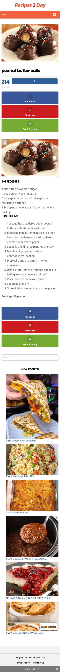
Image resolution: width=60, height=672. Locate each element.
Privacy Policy (23, 663)
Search (54, 15)
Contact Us (38, 663)
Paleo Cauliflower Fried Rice (20, 476)
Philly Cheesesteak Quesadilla (21, 440)
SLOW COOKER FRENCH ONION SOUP (25, 632)
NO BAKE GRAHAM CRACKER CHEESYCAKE (28, 598)
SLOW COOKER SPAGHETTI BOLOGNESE (26, 559)
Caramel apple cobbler (17, 512)
